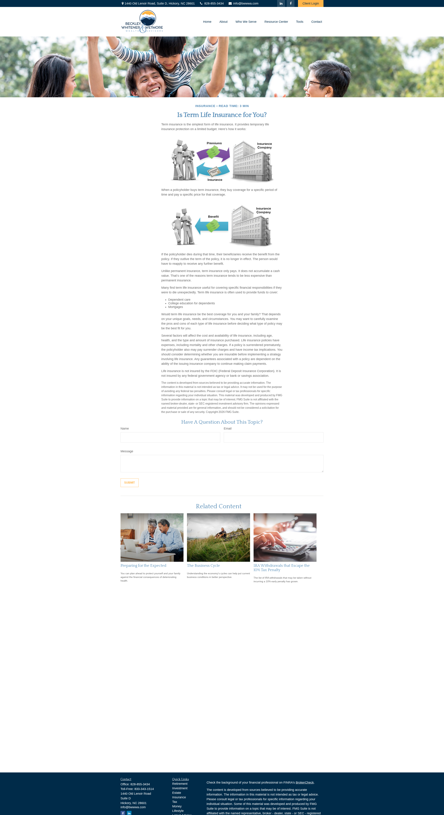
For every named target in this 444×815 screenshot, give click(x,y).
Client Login (310, 3)
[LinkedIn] (281, 3)
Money (177, 806)
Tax (174, 802)
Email (228, 428)
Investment (179, 788)
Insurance (179, 797)
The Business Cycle (203, 565)
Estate (176, 793)
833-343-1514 (144, 789)
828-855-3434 (214, 3)
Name (125, 428)
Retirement (179, 783)
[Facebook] (290, 3)
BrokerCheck (305, 782)
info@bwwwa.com (245, 3)
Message (127, 451)
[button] (207, 21)
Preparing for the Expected (143, 565)
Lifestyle (178, 811)
